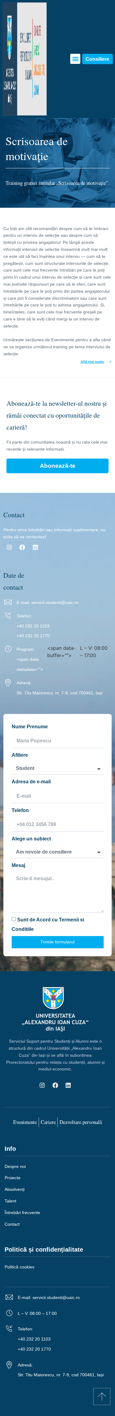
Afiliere (20, 755)
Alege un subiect (31, 838)
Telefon (20, 810)
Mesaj (18, 865)
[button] (75, 59)
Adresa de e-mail (31, 781)
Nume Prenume (30, 726)
